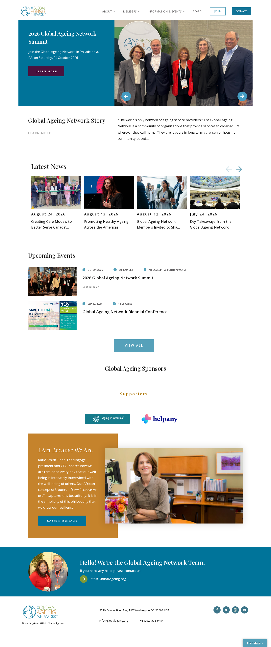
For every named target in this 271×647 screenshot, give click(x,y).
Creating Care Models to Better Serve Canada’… (51, 224)
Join (218, 11)
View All (134, 345)
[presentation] (229, 169)
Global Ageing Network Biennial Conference (125, 311)
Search (198, 11)
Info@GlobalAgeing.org (107, 578)
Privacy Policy (74, 623)
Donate (241, 11)
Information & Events (165, 11)
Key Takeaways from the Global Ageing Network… (211, 224)
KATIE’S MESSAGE (62, 520)
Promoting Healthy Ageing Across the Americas (106, 224)
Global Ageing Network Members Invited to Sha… (158, 224)
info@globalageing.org (113, 620)
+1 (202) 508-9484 (151, 620)
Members (130, 11)
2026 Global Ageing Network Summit (118, 277)
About (107, 11)
